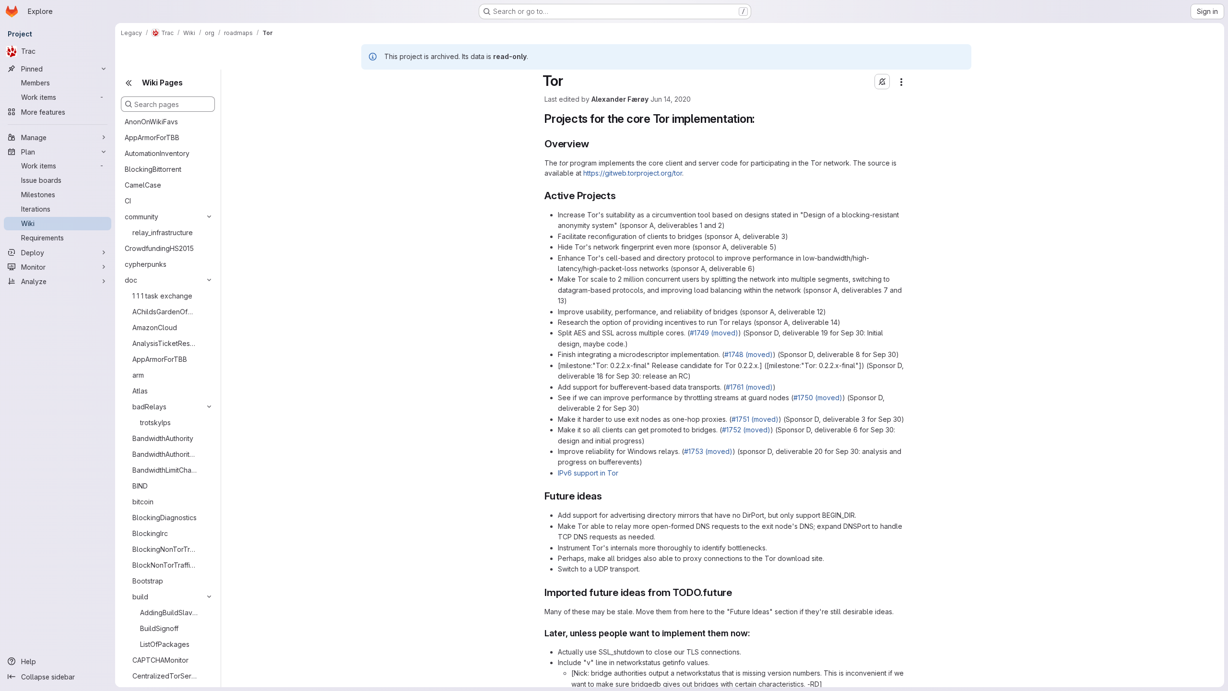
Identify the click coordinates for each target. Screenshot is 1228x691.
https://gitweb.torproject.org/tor (632, 173)
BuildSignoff (159, 628)
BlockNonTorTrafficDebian (164, 565)
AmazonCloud (154, 327)
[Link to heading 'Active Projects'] (621, 196)
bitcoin (143, 502)
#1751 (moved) (755, 419)
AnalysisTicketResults (164, 343)
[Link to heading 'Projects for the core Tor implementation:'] (761, 119)
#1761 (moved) (749, 387)
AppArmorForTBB (152, 137)
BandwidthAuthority (162, 438)
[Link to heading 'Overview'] (594, 144)
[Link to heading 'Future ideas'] (607, 496)
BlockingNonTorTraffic (164, 549)
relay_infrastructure (162, 232)
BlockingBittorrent (153, 169)
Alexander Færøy (620, 99)
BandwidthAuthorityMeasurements (164, 454)
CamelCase (143, 185)
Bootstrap (147, 581)
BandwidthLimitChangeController (164, 470)
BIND (140, 486)
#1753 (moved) (708, 451)
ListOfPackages (164, 644)
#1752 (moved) (746, 430)
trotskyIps (155, 422)
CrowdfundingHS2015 (159, 248)
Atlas (140, 391)
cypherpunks (145, 264)
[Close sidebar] (128, 83)
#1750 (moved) (817, 397)
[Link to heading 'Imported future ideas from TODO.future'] (737, 592)
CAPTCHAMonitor (160, 660)
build (140, 597)
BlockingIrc (150, 533)
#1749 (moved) (714, 333)
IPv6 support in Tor (588, 473)
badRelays (149, 407)
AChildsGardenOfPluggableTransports (164, 312)
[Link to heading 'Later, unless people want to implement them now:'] (755, 633)
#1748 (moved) (748, 354)
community (141, 217)
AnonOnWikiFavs (151, 122)
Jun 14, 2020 (670, 99)
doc (131, 280)
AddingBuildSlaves (169, 612)
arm (138, 375)
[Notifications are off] (882, 81)
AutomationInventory (157, 153)
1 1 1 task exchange (162, 296)
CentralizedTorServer (164, 676)
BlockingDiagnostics (164, 517)
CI (128, 201)
